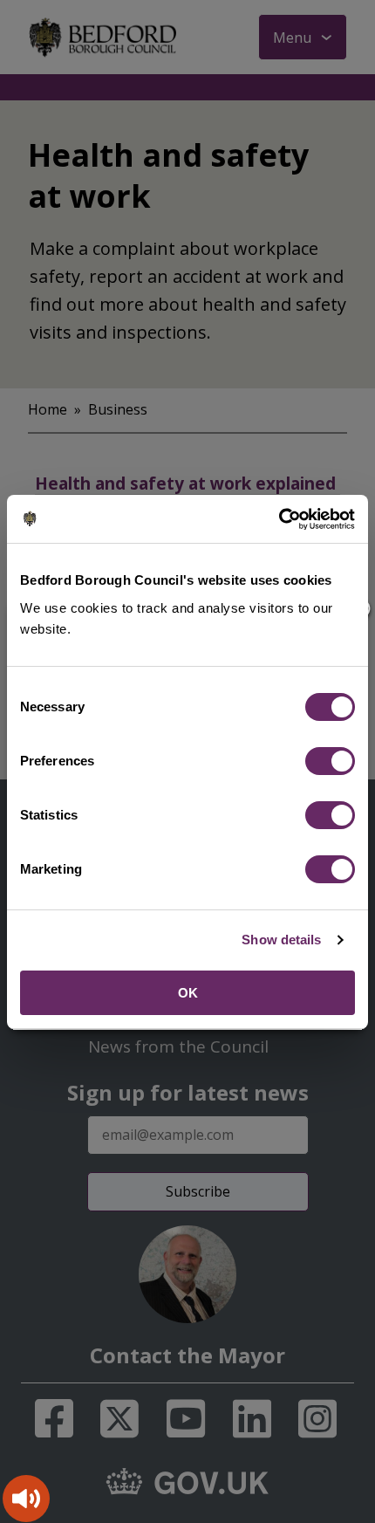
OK (188, 992)
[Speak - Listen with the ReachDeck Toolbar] (26, 1498)
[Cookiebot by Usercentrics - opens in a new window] (278, 519)
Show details (281, 939)
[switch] (330, 761)
